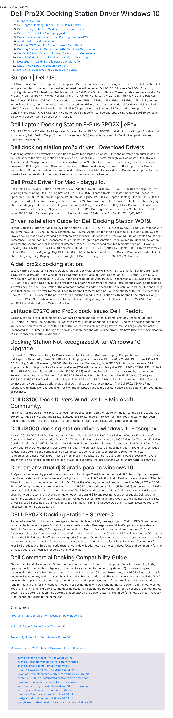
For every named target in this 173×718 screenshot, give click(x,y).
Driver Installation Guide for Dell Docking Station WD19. (53, 37)
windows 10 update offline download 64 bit (45, 694)
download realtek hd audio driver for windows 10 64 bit (53, 674)
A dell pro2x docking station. (35, 41)
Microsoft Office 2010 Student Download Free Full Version (47, 648)
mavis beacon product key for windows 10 (44, 657)
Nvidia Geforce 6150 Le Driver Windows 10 (38, 626)
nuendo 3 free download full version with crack (47, 661)
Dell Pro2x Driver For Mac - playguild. (41, 33)
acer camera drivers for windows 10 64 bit (44, 690)
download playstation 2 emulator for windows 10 (48, 682)
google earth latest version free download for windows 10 (54, 702)
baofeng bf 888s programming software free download (53, 678)
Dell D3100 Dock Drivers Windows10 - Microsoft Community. (56, 53)
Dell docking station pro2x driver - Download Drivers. (51, 29)
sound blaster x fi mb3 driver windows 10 (43, 665)
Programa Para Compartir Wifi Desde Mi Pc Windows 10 (46, 615)
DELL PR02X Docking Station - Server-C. (43, 65)
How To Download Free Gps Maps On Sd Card (47, 670)
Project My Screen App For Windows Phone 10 (40, 637)
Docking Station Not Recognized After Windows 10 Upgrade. (56, 49)
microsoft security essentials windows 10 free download (53, 686)
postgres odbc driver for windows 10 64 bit (45, 698)
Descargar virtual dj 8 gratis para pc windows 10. (48, 61)
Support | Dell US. (28, 21)
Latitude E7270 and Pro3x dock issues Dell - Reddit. (50, 45)
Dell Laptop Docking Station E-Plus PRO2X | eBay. (49, 25)
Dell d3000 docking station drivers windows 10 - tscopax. (54, 57)
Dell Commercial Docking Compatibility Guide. (47, 69)
